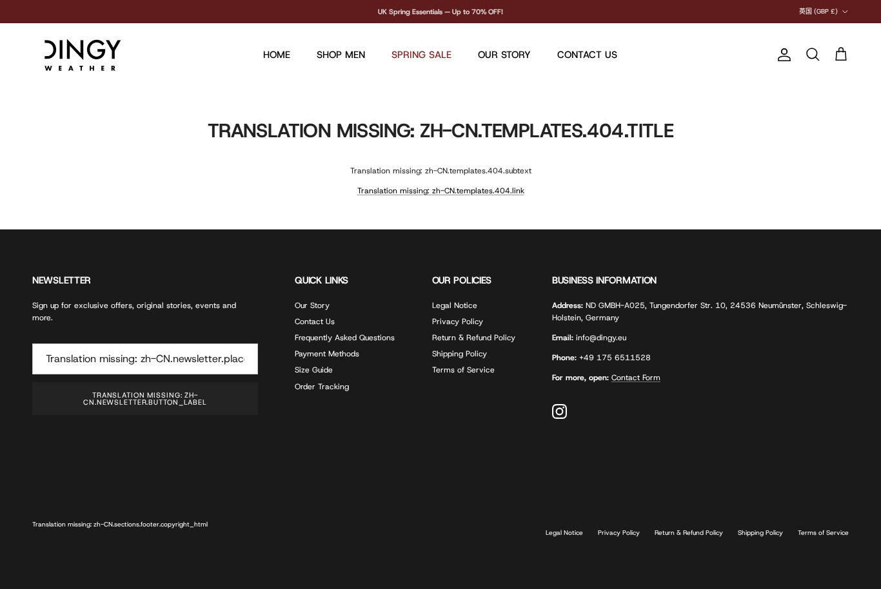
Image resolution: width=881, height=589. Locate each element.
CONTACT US (587, 54)
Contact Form (635, 377)
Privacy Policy (457, 321)
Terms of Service (463, 370)
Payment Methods (327, 354)
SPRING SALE (421, 54)
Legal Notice (454, 305)
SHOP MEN (341, 54)
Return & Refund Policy (473, 338)
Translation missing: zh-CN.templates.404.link (440, 191)
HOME (276, 54)
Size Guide (314, 370)
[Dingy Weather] (80, 54)
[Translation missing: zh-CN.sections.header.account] (781, 55)
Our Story (312, 305)
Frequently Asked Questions (345, 338)
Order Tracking (322, 386)
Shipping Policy (459, 354)
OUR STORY (504, 54)
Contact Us (315, 321)
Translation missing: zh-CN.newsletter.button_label (145, 399)
